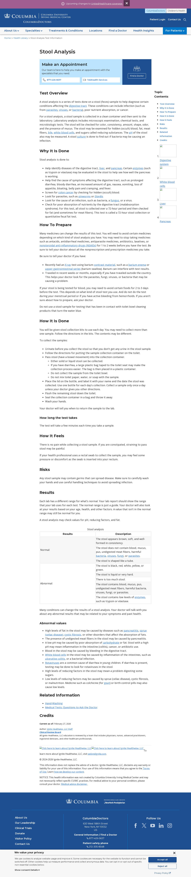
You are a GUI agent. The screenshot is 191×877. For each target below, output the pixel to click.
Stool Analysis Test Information (46, 38)
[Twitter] (144, 826)
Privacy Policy (161, 873)
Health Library (20, 38)
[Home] (37, 18)
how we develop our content (69, 771)
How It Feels (166, 120)
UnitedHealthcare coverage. (107, 3)
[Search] (185, 19)
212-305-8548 (96, 846)
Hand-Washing (54, 703)
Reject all (162, 866)
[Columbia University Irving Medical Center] (82, 801)
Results (163, 128)
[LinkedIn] (161, 826)
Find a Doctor (137, 76)
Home (7, 38)
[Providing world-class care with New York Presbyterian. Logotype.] (114, 801)
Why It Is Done (167, 108)
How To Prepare (168, 112)
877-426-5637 (54, 80)
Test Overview (167, 104)
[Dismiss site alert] (127, 3)
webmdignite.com (97, 753)
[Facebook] (135, 826)
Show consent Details (26, 870)
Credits (163, 140)
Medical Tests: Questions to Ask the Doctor (71, 707)
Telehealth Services (97, 80)
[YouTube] (152, 826)
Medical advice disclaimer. (74, 784)
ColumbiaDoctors (156, 11)
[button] (11, 30)
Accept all (162, 859)
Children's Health (176, 11)
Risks (162, 124)
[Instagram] (169, 826)
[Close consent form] (174, 853)
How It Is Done (167, 116)
